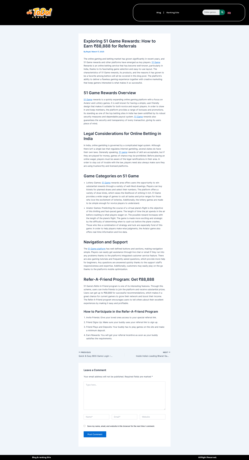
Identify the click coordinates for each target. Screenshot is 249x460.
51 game (123, 152)
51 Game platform (97, 248)
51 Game (156, 62)
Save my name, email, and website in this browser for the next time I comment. (121, 426)
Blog (158, 12)
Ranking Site (172, 12)
